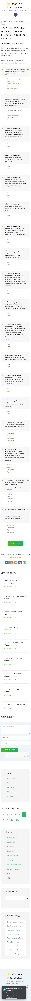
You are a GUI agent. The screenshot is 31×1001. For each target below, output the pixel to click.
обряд (10, 494)
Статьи (27, 996)
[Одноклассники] (11, 562)
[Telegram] (15, 562)
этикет (10, 498)
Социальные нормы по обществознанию (13, 643)
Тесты (10, 21)
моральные (11, 86)
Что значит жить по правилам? (12, 628)
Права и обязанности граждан (13, 612)
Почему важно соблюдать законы (15, 597)
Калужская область (13, 934)
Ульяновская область (14, 946)
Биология (10, 783)
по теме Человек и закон (14, 704)
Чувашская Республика (15, 954)
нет (9, 146)
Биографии (11, 778)
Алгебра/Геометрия (14, 864)
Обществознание (18, 21)
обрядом (11, 433)
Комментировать (9, 750)
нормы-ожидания (13, 83)
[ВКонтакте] (7, 562)
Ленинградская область (15, 938)
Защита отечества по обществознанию (13, 659)
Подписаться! (12, 997)
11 (17, 819)
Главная (5, 21)
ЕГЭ (8, 873)
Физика (10, 796)
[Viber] (20, 562)
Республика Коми (13, 942)
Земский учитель (13, 869)
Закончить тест (16, 543)
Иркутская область (13, 930)
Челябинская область (14, 950)
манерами (11, 527)
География (11, 787)
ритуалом (11, 440)
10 (12, 819)
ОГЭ (8, 878)
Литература (11, 842)
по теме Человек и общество (11, 690)
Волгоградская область (15, 922)
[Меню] (16, 15)
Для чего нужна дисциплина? (10, 581)
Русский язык (12, 838)
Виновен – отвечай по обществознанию (13, 674)
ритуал (10, 501)
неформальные (13, 88)
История (10, 851)
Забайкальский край (14, 926)
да (9, 144)
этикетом (11, 525)
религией (11, 438)
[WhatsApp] (24, 562)
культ (10, 496)
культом (10, 436)
